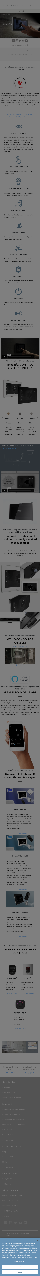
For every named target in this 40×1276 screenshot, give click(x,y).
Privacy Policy (32, 1257)
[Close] (38, 1240)
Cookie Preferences (20, 1261)
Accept (20, 1272)
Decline (20, 1267)
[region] (20, 1257)
